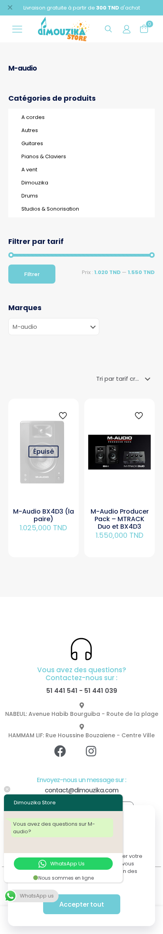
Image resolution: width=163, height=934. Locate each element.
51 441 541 (62, 690)
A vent (29, 169)
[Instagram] (97, 757)
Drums (29, 195)
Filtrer (32, 274)
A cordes (33, 117)
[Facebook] (66, 757)
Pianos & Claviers (43, 156)
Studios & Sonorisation (50, 209)
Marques (25, 307)
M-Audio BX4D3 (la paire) (43, 515)
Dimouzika (34, 182)
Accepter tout (81, 904)
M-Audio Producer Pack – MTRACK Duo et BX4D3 (120, 519)
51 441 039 (100, 690)
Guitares (32, 143)
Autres (29, 130)
